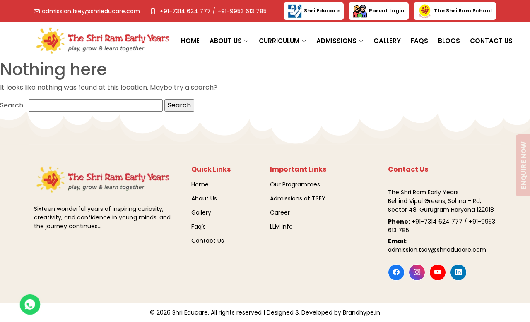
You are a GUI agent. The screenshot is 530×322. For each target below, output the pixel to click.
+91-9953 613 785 (242, 11)
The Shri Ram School (463, 10)
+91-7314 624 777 (186, 11)
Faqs (419, 40)
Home (190, 40)
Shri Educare (322, 10)
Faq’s (198, 226)
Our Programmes (295, 184)
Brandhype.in (361, 312)
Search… (13, 105)
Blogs (449, 40)
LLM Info (281, 226)
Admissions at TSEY (297, 198)
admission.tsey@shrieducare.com (91, 11)
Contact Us (491, 40)
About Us (204, 198)
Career (280, 212)
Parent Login (387, 10)
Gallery (387, 40)
